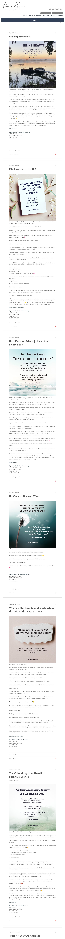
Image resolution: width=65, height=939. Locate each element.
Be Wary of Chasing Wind (24, 496)
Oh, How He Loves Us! (22, 169)
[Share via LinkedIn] (16, 150)
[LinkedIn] (61, 9)
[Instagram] (50, 9)
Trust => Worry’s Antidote (24, 935)
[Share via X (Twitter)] (12, 150)
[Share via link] (19, 150)
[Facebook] (53, 9)
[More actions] (55, 33)
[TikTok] (58, 9)
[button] (60, 23)
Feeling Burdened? (20, 36)
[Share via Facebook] (9, 150)
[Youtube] (56, 9)
